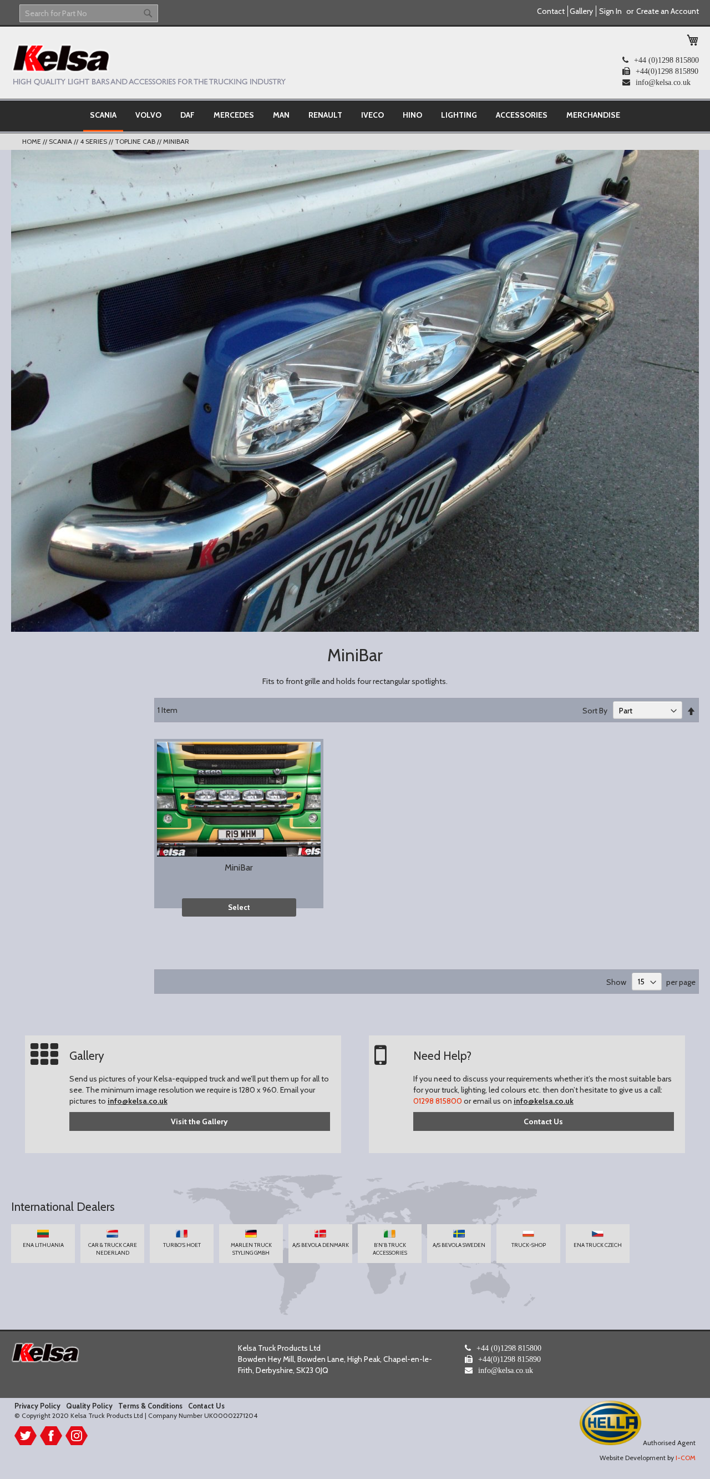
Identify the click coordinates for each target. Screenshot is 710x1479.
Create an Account (667, 11)
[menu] (355, 116)
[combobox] (88, 13)
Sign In (610, 11)
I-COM (686, 1457)
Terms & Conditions (150, 1405)
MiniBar (239, 867)
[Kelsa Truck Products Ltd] (148, 64)
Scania (61, 141)
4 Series (94, 141)
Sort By (594, 711)
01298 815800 (437, 1101)
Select (239, 907)
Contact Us (543, 1121)
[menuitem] (103, 116)
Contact (551, 11)
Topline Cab (136, 141)
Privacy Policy (37, 1405)
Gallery (581, 11)
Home (32, 141)
